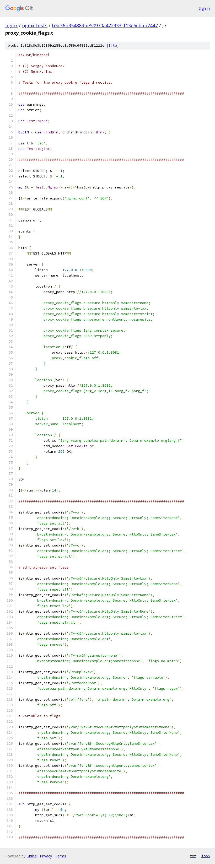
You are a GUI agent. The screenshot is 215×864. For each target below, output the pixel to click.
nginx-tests (34, 25)
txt (193, 856)
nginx (11, 25)
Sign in (204, 8)
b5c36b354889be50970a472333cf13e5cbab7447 (105, 25)
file (113, 45)
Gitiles (31, 856)
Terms (60, 856)
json (205, 856)
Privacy (46, 856)
